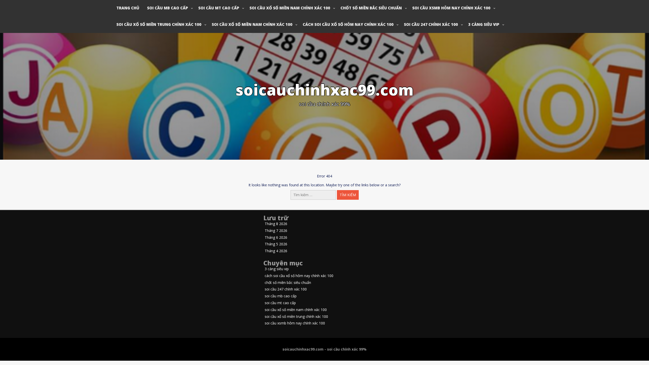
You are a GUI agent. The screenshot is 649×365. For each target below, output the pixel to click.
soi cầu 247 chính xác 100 (431, 24)
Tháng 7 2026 (276, 231)
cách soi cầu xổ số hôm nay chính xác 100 (348, 24)
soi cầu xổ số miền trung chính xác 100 (158, 24)
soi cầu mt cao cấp (218, 7)
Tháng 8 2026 (276, 224)
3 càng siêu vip (483, 24)
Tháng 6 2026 (276, 237)
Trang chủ (127, 7)
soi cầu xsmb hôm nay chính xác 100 (451, 7)
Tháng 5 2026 (276, 244)
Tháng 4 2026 (276, 251)
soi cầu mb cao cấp (167, 7)
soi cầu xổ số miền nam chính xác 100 (289, 7)
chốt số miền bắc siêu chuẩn (371, 7)
